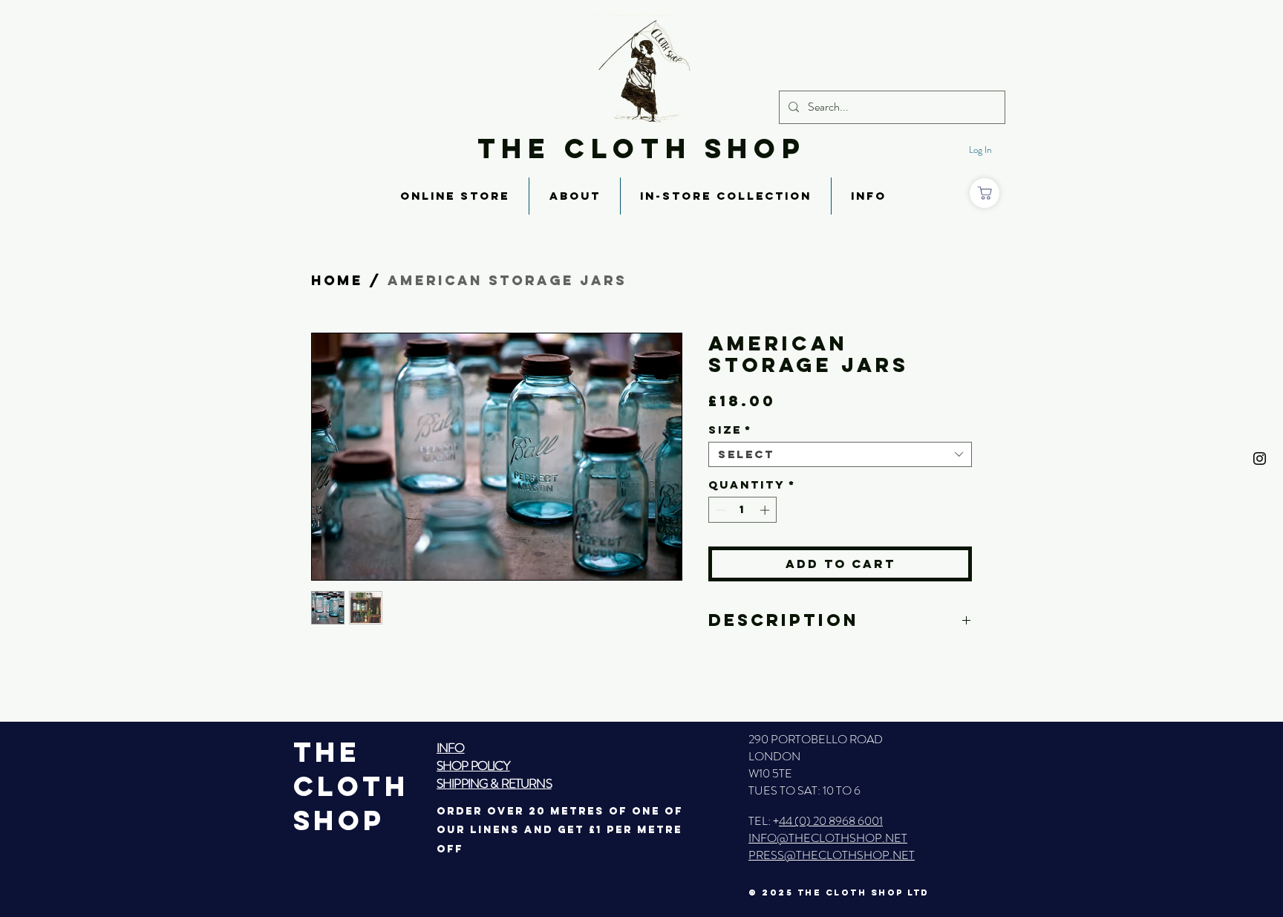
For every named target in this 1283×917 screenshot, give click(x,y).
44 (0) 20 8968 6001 (831, 820)
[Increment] (766, 510)
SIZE (730, 430)
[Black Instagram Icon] (1259, 458)
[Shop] (984, 193)
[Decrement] (719, 510)
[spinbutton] (742, 510)
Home (337, 280)
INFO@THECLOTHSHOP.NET (827, 837)
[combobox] (840, 454)
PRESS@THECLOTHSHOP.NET (831, 855)
